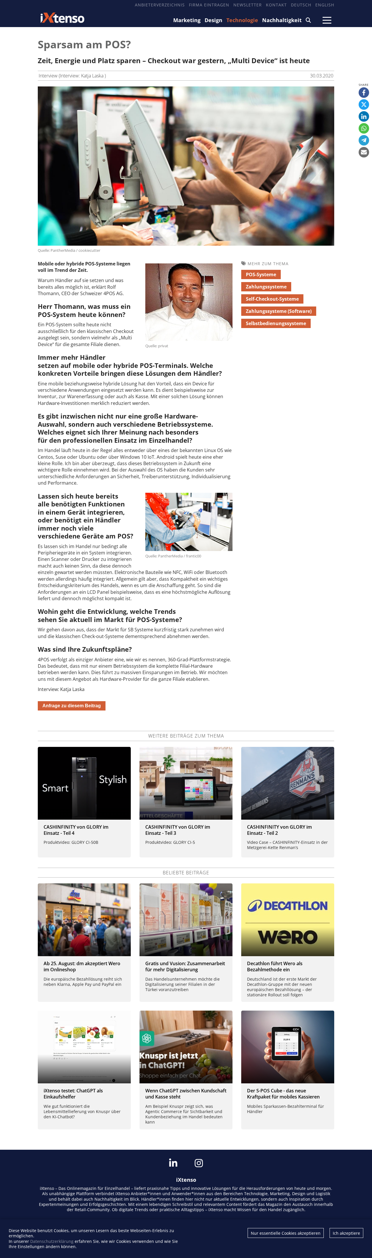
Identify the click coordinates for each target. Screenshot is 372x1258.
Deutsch (301, 5)
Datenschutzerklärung (52, 1241)
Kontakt (276, 5)
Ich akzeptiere (346, 1233)
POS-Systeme (261, 274)
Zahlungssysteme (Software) (279, 311)
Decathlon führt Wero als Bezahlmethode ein (275, 966)
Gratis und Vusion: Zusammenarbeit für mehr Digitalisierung (185, 966)
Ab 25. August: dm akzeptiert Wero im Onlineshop (82, 966)
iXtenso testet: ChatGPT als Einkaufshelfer (73, 1093)
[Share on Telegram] (364, 140)
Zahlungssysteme (266, 287)
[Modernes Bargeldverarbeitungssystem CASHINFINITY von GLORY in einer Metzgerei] (287, 783)
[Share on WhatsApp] (364, 128)
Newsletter (247, 5)
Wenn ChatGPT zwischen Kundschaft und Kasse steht (185, 1093)
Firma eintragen (209, 5)
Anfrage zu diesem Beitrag (71, 705)
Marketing (187, 20)
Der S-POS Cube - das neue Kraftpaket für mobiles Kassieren (283, 1093)
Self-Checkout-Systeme (272, 299)
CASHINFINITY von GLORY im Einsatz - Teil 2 (279, 830)
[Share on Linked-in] (364, 116)
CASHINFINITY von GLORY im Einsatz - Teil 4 (76, 830)
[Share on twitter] (364, 104)
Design (213, 20)
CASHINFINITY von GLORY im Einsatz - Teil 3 (177, 830)
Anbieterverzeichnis (160, 5)
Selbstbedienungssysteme (276, 323)
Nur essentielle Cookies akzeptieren (286, 1233)
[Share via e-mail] (364, 152)
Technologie (242, 20)
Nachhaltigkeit (282, 20)
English (324, 5)
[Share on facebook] (364, 92)
